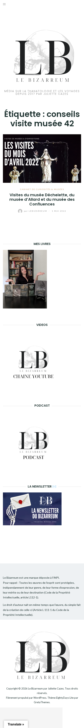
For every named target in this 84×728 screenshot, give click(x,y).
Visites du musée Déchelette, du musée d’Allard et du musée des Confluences (42, 199)
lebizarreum (36, 211)
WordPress (39, 697)
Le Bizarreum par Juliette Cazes (46, 688)
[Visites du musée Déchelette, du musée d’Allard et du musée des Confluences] (42, 158)
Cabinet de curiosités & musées (42, 189)
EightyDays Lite (65, 697)
